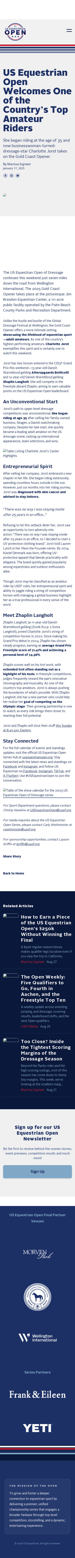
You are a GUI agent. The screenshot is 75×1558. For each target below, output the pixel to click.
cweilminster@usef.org (19, 829)
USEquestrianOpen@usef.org (50, 810)
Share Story (12, 856)
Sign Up (38, 1172)
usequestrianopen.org (37, 757)
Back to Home (13, 873)
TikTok (59, 771)
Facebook (10, 766)
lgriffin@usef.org (27, 844)
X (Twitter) (10, 775)
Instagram (30, 766)
